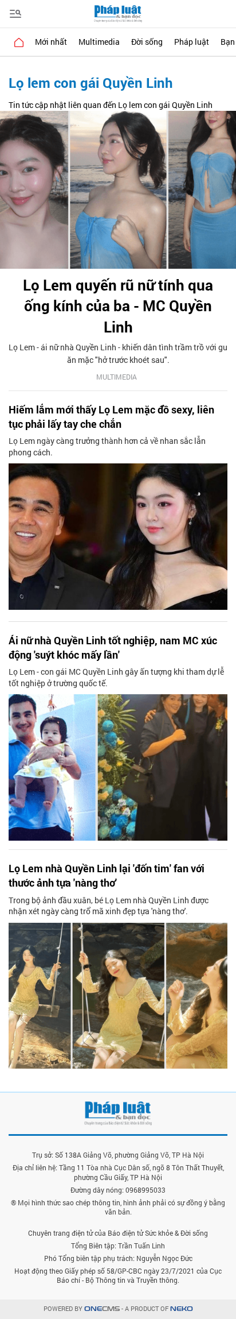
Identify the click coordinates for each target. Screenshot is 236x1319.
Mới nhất (51, 41)
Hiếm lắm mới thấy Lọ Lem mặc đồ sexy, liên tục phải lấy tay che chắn (111, 417)
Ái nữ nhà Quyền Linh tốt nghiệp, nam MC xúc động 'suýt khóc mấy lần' (113, 647)
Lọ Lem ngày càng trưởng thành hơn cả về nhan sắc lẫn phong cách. (107, 446)
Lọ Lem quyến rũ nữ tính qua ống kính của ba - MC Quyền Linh (118, 305)
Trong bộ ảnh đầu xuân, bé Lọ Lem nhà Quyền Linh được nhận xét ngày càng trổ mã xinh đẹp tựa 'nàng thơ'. (109, 906)
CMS (102, 1309)
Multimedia (99, 41)
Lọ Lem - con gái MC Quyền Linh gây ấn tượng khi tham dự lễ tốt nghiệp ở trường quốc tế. (116, 677)
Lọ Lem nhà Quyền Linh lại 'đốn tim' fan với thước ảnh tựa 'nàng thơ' (106, 875)
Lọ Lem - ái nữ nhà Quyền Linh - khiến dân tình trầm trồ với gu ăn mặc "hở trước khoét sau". (118, 353)
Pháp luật (191, 41)
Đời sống (147, 41)
